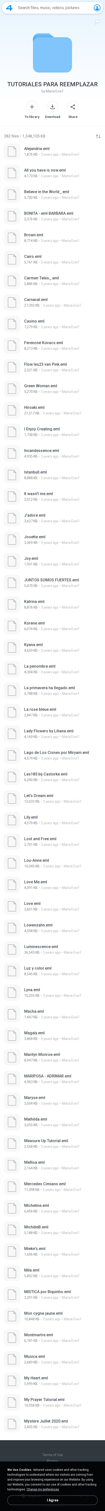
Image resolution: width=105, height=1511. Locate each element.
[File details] (52, 151)
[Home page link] (9, 7)
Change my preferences (43, 1489)
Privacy (52, 1461)
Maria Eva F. (55, 91)
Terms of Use (52, 1455)
